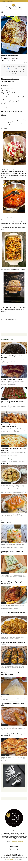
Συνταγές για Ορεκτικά (6, 483)
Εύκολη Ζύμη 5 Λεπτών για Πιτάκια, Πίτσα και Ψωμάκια (12, 673)
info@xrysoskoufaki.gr (17, 841)
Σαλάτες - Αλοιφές (5, 542)
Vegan (3, 353)
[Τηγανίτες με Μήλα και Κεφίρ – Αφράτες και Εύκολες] (14, 625)
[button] (2, 12)
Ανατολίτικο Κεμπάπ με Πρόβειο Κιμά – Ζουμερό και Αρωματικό (13, 402)
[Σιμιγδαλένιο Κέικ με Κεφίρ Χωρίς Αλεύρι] (14, 503)
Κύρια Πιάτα (9, 15)
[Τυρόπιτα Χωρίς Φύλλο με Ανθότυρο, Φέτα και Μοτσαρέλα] (14, 747)
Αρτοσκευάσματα (5, 572)
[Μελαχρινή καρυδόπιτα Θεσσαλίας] (14, 371)
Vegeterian (4, 633)
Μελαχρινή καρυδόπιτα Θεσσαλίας (11, 379)
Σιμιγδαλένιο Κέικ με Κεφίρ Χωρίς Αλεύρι (13, 492)
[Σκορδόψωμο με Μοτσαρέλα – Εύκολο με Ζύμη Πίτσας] (14, 440)
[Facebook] (10, 849)
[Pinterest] (17, 849)
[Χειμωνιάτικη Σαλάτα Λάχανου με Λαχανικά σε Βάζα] (14, 534)
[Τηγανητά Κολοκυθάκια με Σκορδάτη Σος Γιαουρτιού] (14, 474)
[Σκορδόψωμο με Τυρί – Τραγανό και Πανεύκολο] (14, 564)
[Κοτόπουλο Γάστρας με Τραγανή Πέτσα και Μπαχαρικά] (14, 595)
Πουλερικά (4, 603)
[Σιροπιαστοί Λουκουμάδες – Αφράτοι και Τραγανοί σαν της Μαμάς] (14, 417)
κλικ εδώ (7, 69)
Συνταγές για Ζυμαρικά (13, 55)
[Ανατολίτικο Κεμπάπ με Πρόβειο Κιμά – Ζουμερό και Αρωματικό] (14, 393)
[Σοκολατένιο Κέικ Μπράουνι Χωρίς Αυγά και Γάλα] (14, 348)
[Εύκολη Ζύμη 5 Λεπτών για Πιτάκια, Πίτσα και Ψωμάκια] (14, 686)
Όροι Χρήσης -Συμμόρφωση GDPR (13, 855)
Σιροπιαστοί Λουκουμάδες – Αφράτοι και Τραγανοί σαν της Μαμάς (13, 425)
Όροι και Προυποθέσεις (13, 854)
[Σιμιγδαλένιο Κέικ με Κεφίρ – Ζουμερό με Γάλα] (14, 716)
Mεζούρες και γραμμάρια (19, 857)
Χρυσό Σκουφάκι (10, 859)
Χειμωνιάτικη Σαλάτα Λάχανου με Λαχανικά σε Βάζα (11, 521)
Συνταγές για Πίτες (5, 755)
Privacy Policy (5, 857)
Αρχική (3, 15)
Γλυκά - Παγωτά (5, 376)
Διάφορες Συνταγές (5, 422)
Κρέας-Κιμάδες (5, 398)
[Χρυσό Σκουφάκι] (14, 6)
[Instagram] (14, 849)
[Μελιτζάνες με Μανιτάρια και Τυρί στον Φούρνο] (14, 655)
